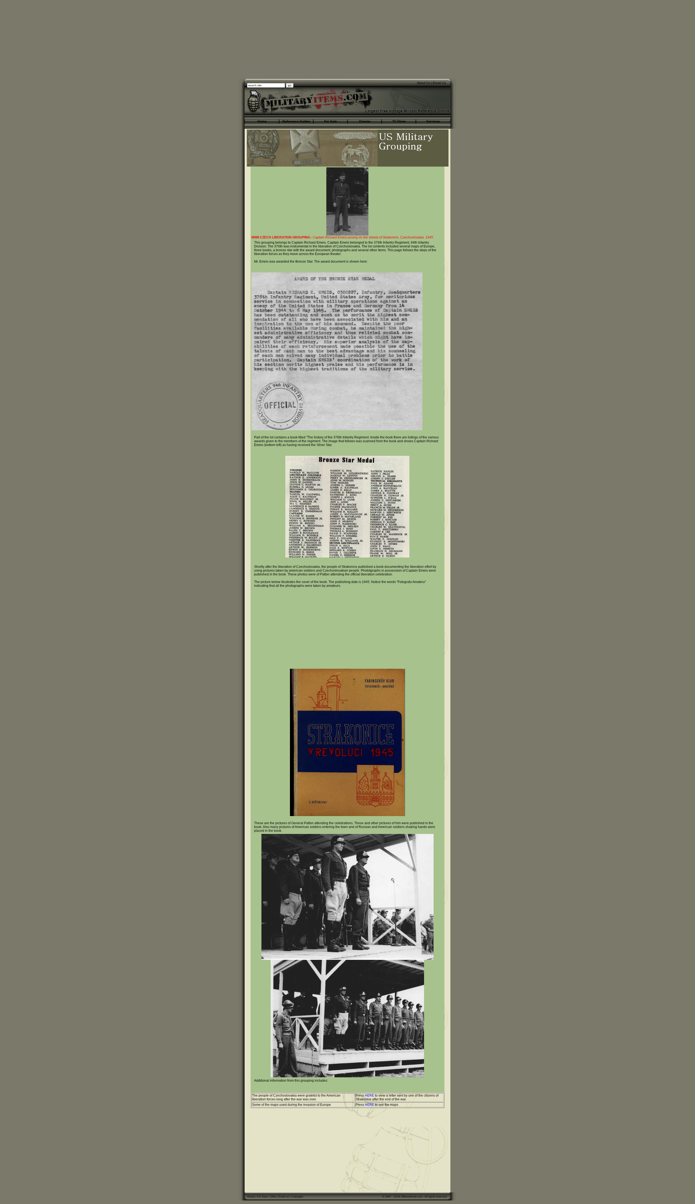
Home (251, 1196)
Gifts (273, 1196)
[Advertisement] (347, 41)
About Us (423, 83)
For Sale (262, 1196)
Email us (283, 1196)
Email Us (439, 83)
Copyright (297, 1196)
